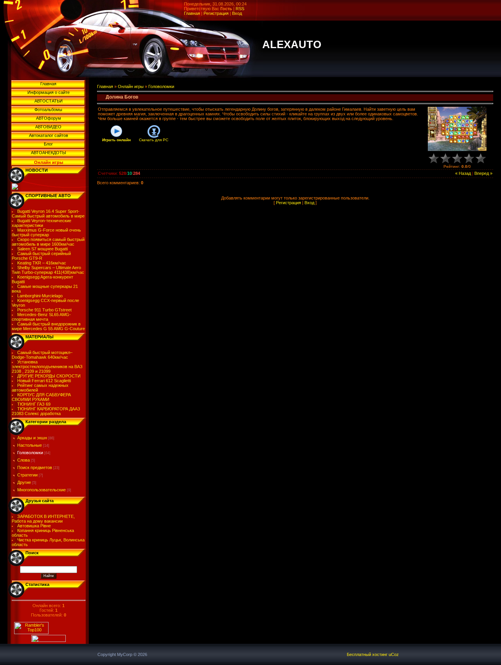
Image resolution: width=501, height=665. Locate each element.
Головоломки (30, 452)
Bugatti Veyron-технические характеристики (42, 223)
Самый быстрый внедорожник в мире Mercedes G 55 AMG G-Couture (48, 326)
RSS (240, 8)
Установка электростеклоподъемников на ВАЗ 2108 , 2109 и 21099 (47, 366)
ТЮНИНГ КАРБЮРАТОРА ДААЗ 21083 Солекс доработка (46, 411)
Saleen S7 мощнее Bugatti (42, 248)
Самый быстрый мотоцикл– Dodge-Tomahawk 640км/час (42, 354)
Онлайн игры (131, 86)
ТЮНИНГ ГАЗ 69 (33, 404)
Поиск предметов (34, 467)
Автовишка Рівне (34, 525)
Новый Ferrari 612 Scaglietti (44, 380)
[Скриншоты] (457, 129)
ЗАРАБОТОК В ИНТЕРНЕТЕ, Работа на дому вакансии (43, 518)
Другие (24, 482)
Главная (192, 13)
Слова (23, 460)
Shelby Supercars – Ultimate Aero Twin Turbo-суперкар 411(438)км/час (48, 270)
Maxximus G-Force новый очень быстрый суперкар (46, 232)
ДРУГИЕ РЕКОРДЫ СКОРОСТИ (49, 376)
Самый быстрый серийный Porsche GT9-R (41, 256)
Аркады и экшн (32, 437)
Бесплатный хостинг (367, 654)
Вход (237, 13)
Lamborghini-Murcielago (40, 295)
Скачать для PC (153, 140)
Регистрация (216, 13)
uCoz (394, 654)
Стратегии (27, 475)
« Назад (463, 173)
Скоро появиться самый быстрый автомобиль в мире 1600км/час (48, 241)
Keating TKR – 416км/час (41, 263)
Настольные (29, 445)
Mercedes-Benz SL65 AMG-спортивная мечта (41, 317)
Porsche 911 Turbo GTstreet (44, 309)
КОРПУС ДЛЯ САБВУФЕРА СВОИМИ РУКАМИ (41, 397)
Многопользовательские (41, 489)
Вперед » (483, 173)
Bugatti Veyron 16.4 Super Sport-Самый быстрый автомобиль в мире (48, 213)
